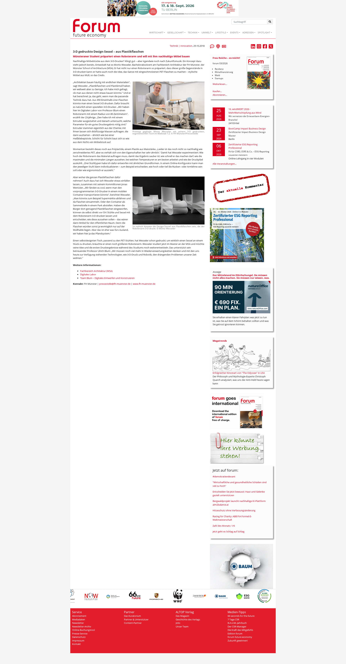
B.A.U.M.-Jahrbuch (237, 623)
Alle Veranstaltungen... (224, 163)
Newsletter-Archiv (81, 626)
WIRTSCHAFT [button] (156, 32)
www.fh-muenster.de (144, 283)
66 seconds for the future (241, 615)
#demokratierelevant (224, 476)
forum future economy (240, 637)
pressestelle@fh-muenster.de (114, 283)
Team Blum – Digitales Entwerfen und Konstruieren (107, 278)
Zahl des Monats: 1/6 (224, 525)
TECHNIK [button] (193, 32)
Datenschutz (79, 637)
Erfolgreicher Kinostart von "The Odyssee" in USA (239, 372)
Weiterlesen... (220, 84)
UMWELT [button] (206, 32)
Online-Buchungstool (83, 630)
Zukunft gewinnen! (238, 640)
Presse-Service (79, 633)
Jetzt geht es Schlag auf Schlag (228, 531)
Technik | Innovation (181, 45)
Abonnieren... (220, 94)
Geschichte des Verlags (188, 619)
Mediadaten (78, 619)
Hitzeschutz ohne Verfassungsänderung (234, 510)
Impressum (78, 640)
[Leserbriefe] (212, 46)
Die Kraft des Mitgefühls (240, 630)
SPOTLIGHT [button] (264, 32)
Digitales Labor (88, 274)
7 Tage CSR (233, 619)
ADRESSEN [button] (248, 32)
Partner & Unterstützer (136, 619)
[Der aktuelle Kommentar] (241, 188)
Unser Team (182, 626)
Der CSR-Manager (237, 626)
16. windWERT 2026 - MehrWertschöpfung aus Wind (245, 110)
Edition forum (235, 633)
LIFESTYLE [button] (220, 32)
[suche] (270, 22)
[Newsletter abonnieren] (224, 46)
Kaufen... (217, 91)
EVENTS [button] (234, 32)
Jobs (178, 623)
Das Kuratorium (132, 615)
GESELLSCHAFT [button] (175, 32)
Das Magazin (182, 615)
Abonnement (79, 615)
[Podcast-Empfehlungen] (218, 46)
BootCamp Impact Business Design (247, 128)
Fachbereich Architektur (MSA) (96, 271)
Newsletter (78, 623)
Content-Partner (133, 623)
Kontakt (76, 644)
